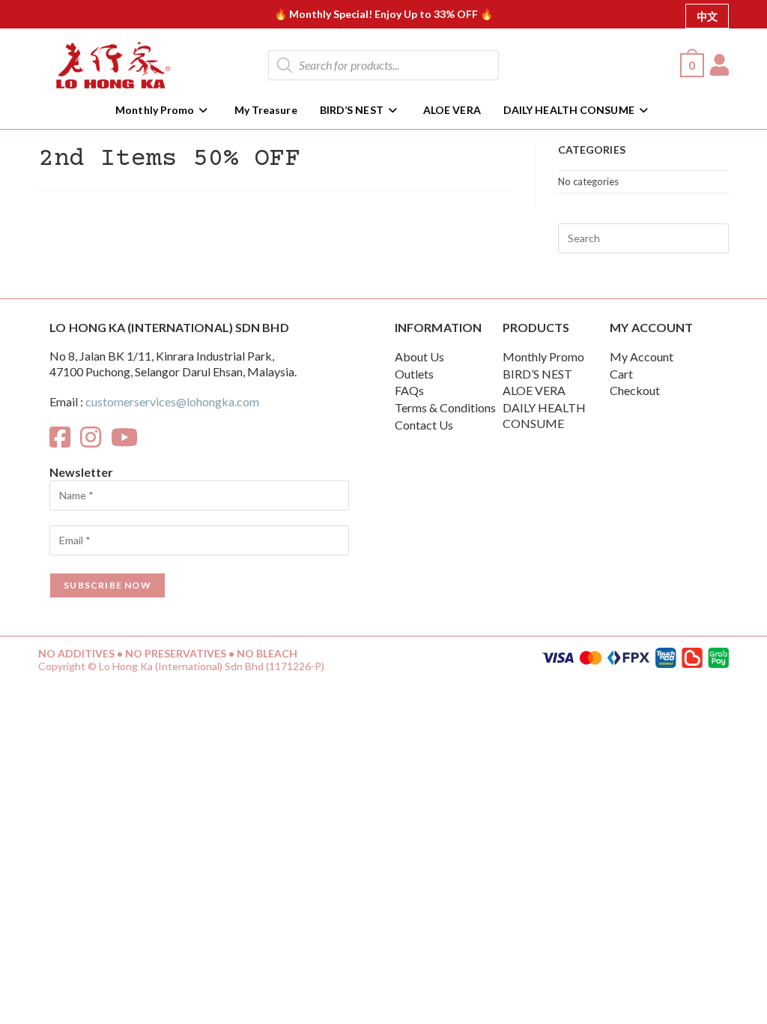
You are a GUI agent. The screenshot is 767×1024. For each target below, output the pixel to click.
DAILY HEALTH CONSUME (544, 415)
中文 (707, 16)
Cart (621, 374)
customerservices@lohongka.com (172, 401)
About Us (419, 356)
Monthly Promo (543, 356)
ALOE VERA (534, 390)
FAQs (409, 390)
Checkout (635, 390)
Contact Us (424, 425)
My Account (641, 356)
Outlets (414, 374)
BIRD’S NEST (537, 374)
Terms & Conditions (445, 407)
